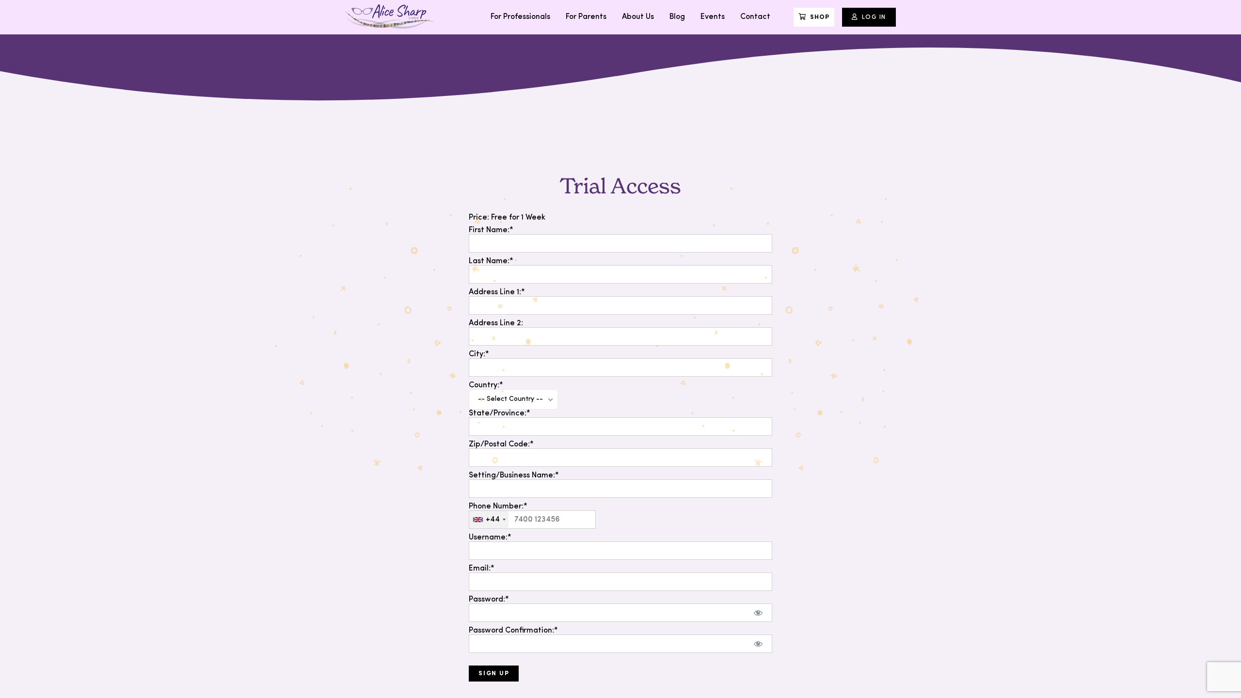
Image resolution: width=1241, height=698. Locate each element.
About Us (638, 17)
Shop (819, 17)
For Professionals (520, 17)
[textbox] (532, 519)
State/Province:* (499, 413)
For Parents (586, 17)
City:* (479, 354)
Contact (755, 17)
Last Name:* (491, 261)
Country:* (486, 385)
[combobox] (489, 519)
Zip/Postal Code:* (501, 444)
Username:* (490, 537)
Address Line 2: (496, 323)
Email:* (481, 568)
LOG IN (874, 17)
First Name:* (491, 230)
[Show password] (758, 612)
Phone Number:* (498, 506)
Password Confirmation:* (513, 631)
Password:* (489, 599)
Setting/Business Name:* (514, 475)
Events (712, 17)
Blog (677, 17)
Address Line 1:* (497, 292)
